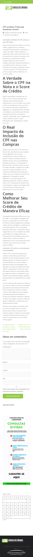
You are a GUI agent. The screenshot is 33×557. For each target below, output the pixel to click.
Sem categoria (14, 35)
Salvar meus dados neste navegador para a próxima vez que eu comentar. (16, 390)
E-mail (5, 370)
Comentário (7, 347)
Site (4, 378)
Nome (5, 362)
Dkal (26, 33)
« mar (4, 520)
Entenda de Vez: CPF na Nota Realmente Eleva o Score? (24, 327)
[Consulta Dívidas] (17, 8)
